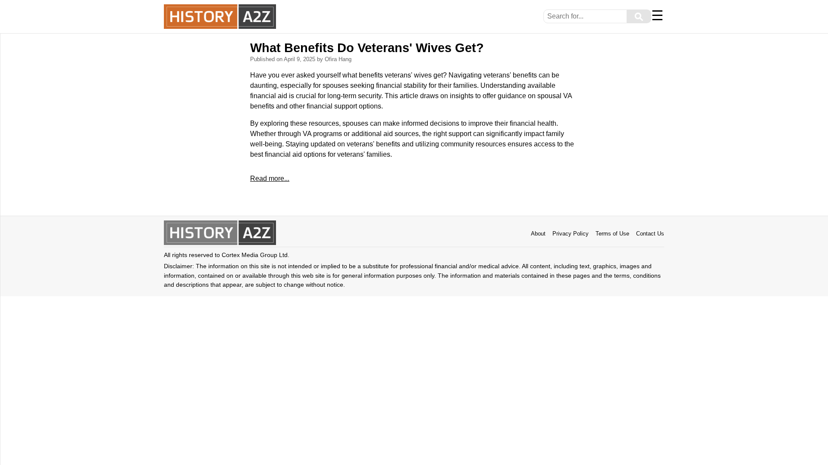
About (538, 233)
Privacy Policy (570, 233)
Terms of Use (612, 233)
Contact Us (650, 233)
